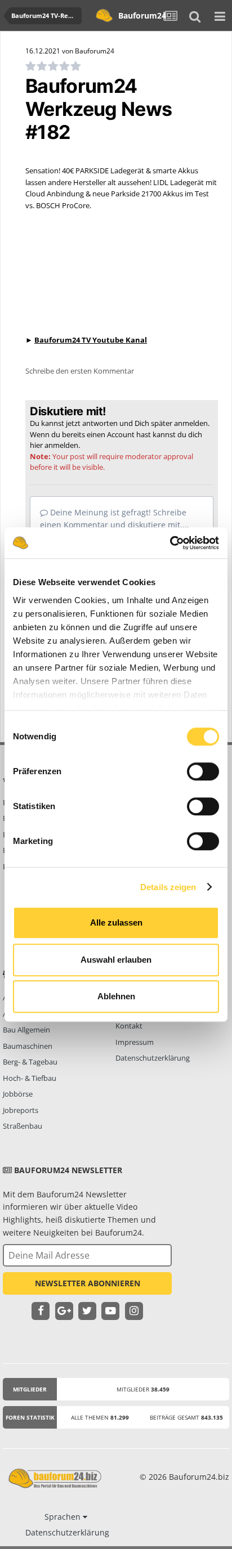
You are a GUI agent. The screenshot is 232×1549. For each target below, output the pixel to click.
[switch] (203, 771)
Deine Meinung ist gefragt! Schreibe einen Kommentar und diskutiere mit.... (114, 518)
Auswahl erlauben (116, 959)
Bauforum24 (138, 15)
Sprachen (63, 1516)
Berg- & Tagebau (30, 1062)
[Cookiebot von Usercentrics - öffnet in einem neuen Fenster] (170, 543)
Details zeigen (168, 887)
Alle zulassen (116, 922)
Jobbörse (18, 1094)
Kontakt (128, 1026)
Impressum (134, 1042)
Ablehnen (116, 996)
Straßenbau (22, 1126)
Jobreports (20, 1110)
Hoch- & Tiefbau (29, 1078)
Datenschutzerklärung (152, 1058)
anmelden (61, 445)
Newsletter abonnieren (87, 1283)
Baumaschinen (27, 1046)
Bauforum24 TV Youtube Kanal (90, 340)
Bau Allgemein (26, 1030)
